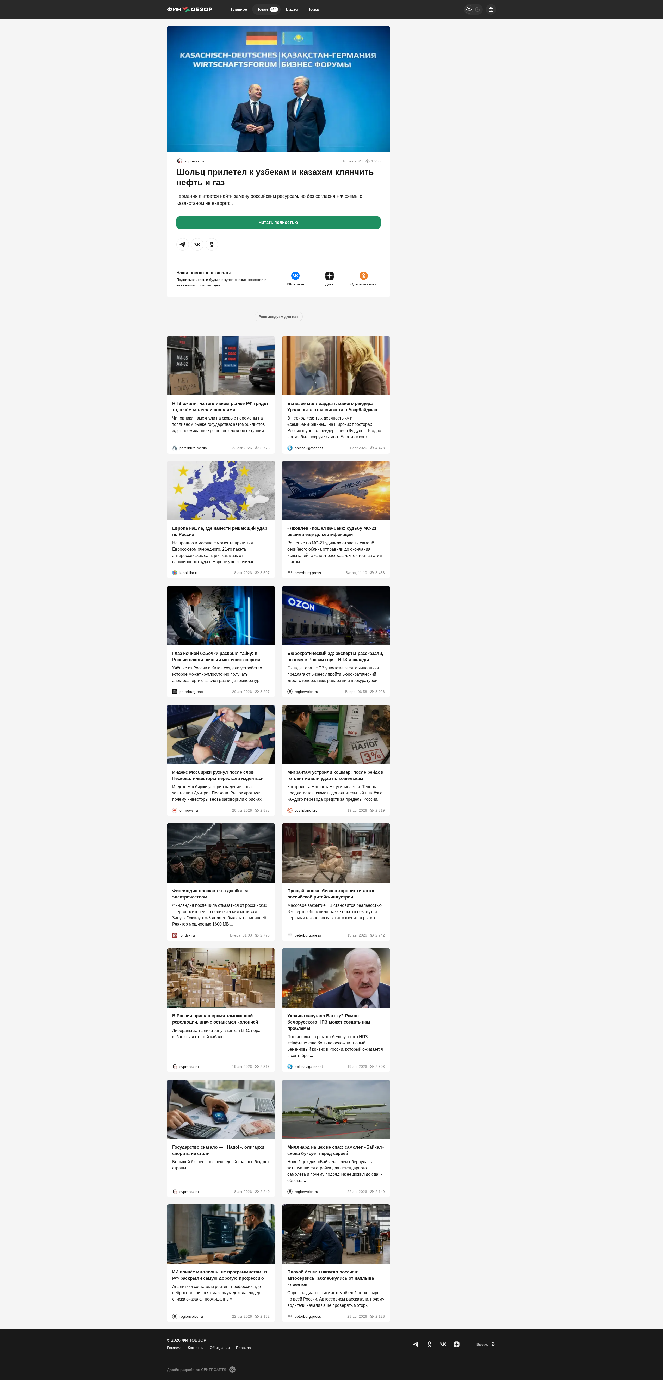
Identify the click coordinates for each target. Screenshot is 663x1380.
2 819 (380, 810)
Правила (243, 1348)
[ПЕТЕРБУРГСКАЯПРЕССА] (290, 572)
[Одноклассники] (429, 1344)
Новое (266, 9)
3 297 (265, 691)
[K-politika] (174, 572)
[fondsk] (174, 935)
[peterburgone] (174, 691)
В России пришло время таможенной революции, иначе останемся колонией (215, 1019)
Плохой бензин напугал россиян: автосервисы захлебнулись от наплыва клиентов (330, 1278)
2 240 (265, 1191)
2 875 (265, 810)
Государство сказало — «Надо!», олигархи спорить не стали (218, 1150)
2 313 (265, 1066)
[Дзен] (456, 1344)
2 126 (380, 1316)
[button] (182, 244)
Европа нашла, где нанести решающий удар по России (219, 531)
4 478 (380, 448)
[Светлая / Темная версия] (473, 9)
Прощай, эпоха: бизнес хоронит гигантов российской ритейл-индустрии (331, 894)
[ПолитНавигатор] (290, 447)
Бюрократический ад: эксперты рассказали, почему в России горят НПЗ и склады (335, 656)
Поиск (313, 9)
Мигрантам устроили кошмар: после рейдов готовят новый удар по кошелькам (335, 775)
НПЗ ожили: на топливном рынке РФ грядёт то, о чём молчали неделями (220, 406)
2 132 (265, 1316)
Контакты (195, 1348)
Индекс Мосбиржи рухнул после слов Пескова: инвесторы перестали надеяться (218, 775)
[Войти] (491, 9)
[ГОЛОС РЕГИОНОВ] (290, 691)
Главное (239, 9)
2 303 (380, 1066)
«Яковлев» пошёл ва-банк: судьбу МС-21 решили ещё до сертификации (331, 531)
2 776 (265, 935)
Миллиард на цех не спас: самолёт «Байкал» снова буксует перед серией (335, 1150)
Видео (292, 9)
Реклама (174, 1348)
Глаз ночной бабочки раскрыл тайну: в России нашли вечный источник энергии (216, 656)
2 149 (380, 1191)
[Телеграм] (416, 1344)
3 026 (380, 691)
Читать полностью (278, 222)
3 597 (265, 573)
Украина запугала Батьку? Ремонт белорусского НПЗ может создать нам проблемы (328, 1022)
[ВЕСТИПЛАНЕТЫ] (290, 810)
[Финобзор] (189, 9)
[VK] (443, 1344)
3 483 (380, 573)
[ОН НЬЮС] (174, 810)
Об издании (220, 1348)
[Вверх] (486, 1344)
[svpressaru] (179, 161)
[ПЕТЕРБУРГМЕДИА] (174, 447)
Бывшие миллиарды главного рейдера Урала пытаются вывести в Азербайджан (332, 406)
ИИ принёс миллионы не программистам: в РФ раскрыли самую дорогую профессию (219, 1275)
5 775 (265, 448)
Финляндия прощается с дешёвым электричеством (210, 894)
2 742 (380, 935)
